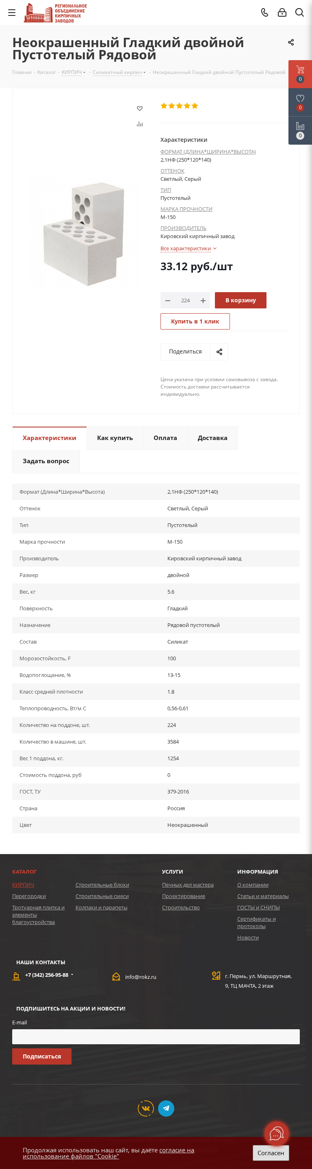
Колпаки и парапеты (102, 907)
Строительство (181, 907)
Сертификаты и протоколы (256, 922)
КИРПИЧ (23, 884)
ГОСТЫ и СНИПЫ (258, 907)
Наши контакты (40, 962)
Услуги (172, 871)
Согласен (271, 1153)
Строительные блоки (102, 884)
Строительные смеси (102, 896)
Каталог (24, 871)
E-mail (19, 1022)
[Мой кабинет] (282, 13)
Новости (248, 937)
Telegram (166, 1108)
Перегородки (29, 896)
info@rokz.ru (140, 976)
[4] (187, 106)
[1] (164, 106)
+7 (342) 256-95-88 (46, 974)
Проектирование (183, 896)
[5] (195, 106)
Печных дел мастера (188, 884)
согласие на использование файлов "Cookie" (108, 1153)
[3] (180, 106)
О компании (253, 884)
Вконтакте (146, 1108)
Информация (257, 871)
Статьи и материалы (263, 896)
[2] (172, 106)
